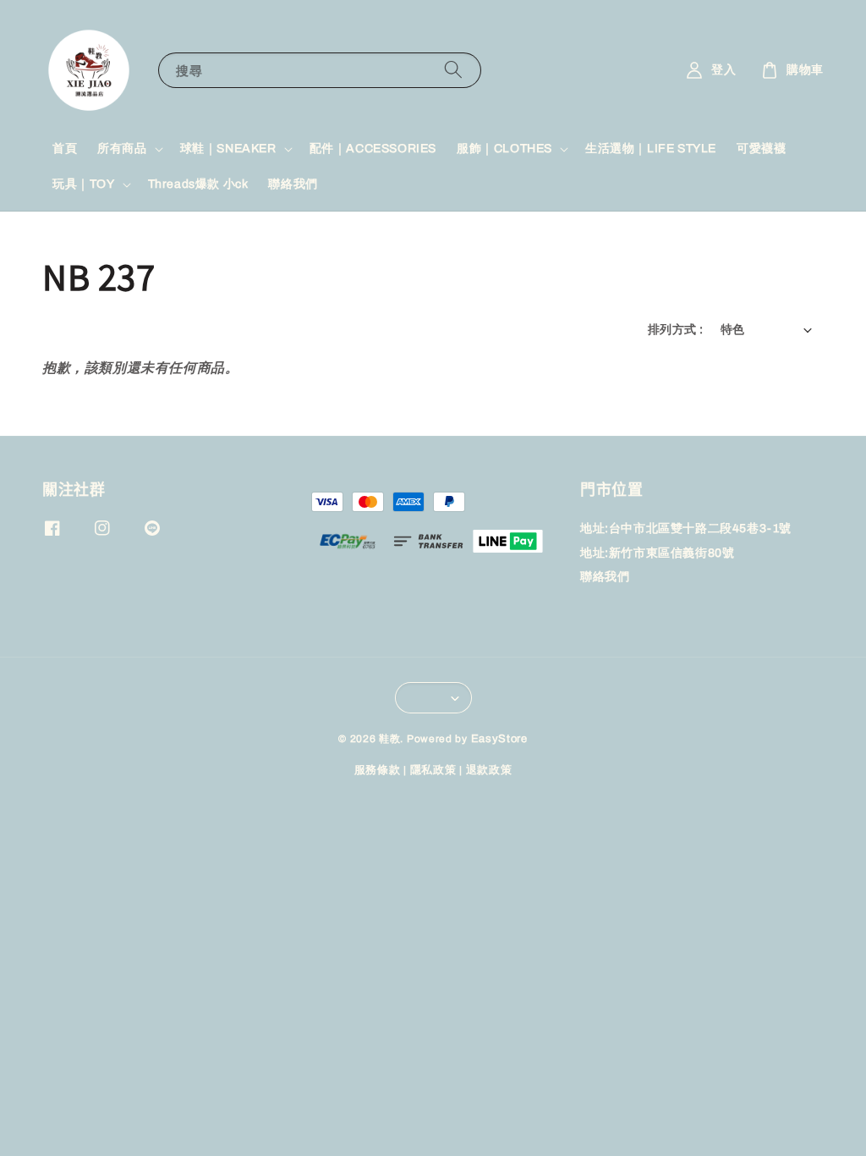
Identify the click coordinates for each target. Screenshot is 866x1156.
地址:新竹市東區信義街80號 (657, 553)
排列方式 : (675, 329)
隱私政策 (433, 770)
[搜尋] (453, 69)
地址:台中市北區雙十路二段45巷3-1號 (686, 528)
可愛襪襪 (761, 148)
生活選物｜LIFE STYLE (650, 148)
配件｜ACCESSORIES (373, 148)
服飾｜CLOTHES (504, 148)
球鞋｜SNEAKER (228, 148)
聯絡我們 (292, 184)
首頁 (64, 148)
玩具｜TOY (83, 184)
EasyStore (499, 739)
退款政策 (489, 770)
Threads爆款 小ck (198, 184)
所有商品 (121, 148)
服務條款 (377, 770)
